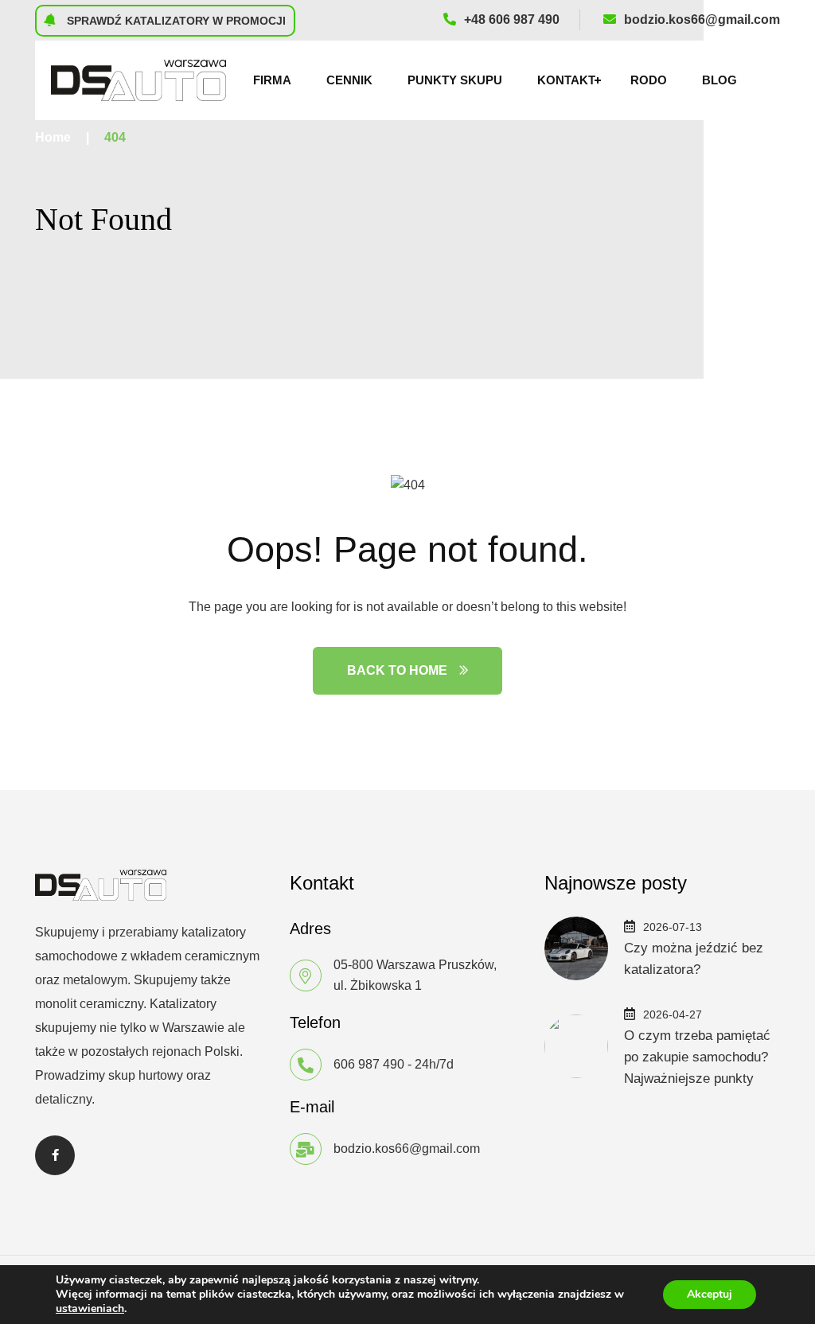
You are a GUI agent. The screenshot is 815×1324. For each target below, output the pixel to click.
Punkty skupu (455, 80)
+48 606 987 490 (512, 19)
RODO (648, 80)
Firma (272, 80)
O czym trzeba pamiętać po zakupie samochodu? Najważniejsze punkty (697, 1057)
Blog (719, 80)
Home (53, 137)
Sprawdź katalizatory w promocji (175, 20)
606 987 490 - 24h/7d (393, 1064)
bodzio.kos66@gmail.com (702, 19)
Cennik (349, 80)
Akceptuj (709, 1294)
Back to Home (397, 670)
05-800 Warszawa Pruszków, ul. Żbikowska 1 (415, 975)
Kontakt (566, 80)
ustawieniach (90, 1309)
